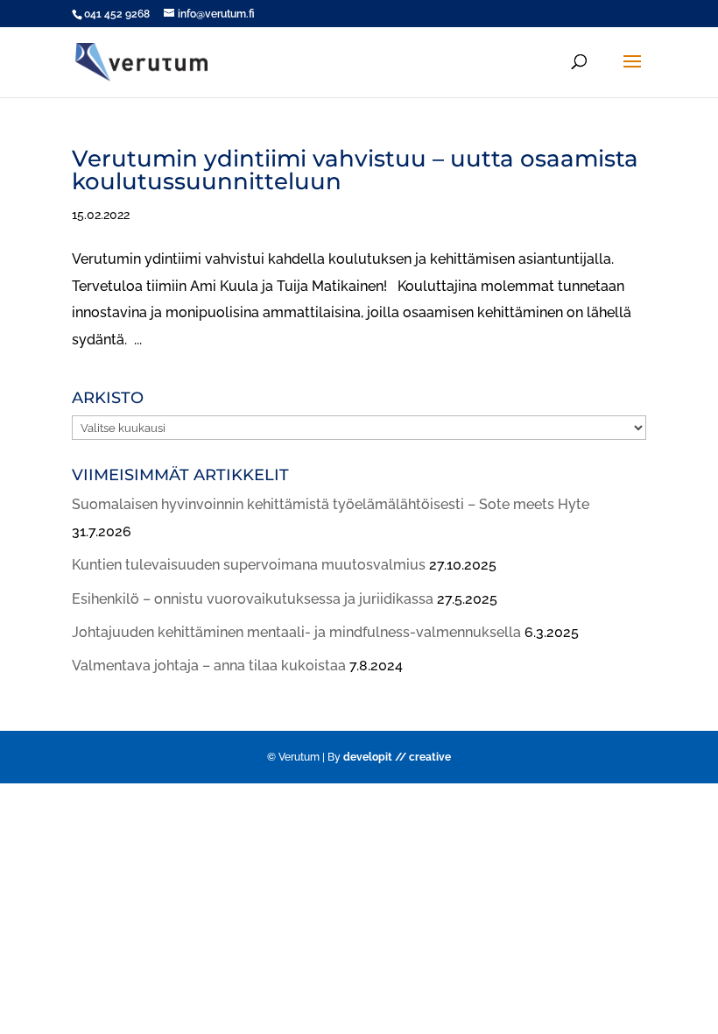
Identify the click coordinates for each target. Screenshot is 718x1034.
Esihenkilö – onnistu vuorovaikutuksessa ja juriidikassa (252, 599)
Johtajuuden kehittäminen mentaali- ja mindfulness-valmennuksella (296, 632)
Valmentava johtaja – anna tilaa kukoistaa (209, 665)
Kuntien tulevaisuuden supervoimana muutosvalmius (249, 564)
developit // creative (397, 757)
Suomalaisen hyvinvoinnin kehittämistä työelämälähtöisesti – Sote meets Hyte (330, 504)
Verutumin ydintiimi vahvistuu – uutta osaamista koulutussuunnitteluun (355, 170)
